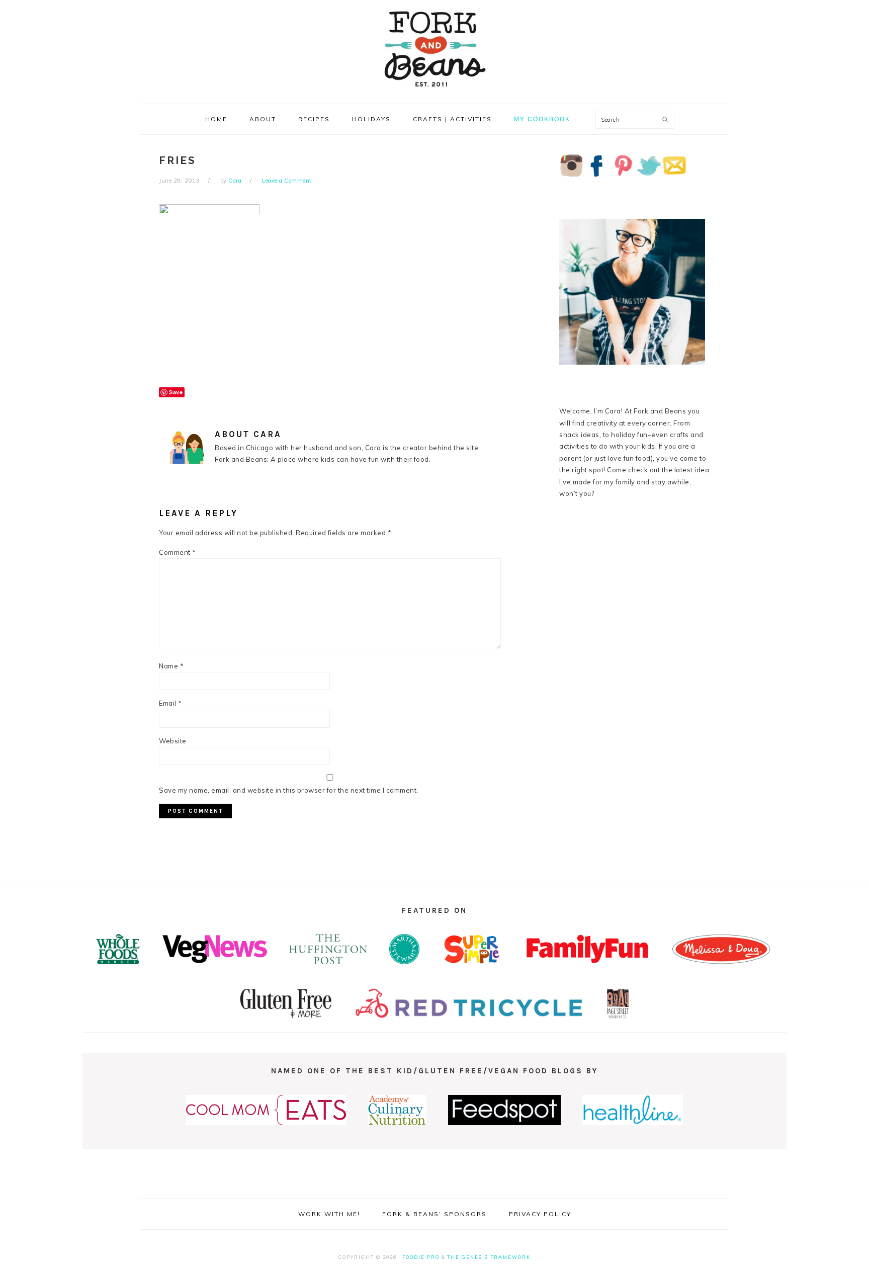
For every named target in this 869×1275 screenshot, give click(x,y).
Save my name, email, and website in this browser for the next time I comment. (288, 790)
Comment (177, 552)
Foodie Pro (421, 1257)
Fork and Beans (434, 49)
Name (171, 666)
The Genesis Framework (489, 1257)
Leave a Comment (287, 180)
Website (173, 741)
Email (170, 703)
